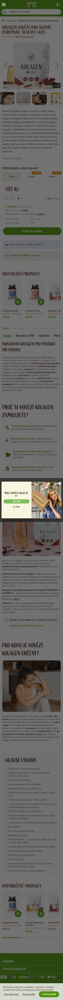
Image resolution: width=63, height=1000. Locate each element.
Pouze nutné (29, 994)
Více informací (11, 994)
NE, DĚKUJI (16, 507)
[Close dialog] (59, 483)
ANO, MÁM (16, 501)
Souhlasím (49, 994)
